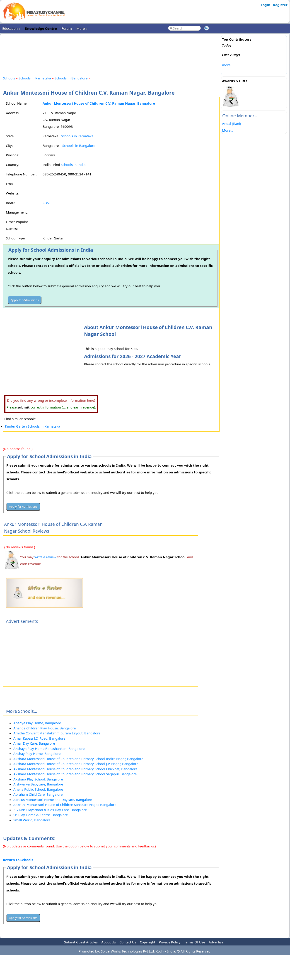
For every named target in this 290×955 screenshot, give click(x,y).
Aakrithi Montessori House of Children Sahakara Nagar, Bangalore (64, 804)
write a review (45, 557)
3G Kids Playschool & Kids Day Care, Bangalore (50, 809)
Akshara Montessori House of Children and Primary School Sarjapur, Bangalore (75, 774)
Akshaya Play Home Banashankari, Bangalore (49, 748)
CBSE (47, 202)
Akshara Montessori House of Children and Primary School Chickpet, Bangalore (75, 769)
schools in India (73, 164)
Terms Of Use (194, 942)
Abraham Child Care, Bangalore (38, 794)
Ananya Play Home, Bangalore (37, 723)
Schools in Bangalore (71, 78)
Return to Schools (18, 859)
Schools (9, 78)
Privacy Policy (169, 942)
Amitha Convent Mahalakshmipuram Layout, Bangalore (56, 733)
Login (265, 4)
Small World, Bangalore (31, 820)
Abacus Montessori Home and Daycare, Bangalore (52, 799)
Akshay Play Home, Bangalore (36, 753)
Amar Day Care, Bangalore (34, 743)
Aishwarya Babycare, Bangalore (38, 784)
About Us (108, 942)
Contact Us (127, 942)
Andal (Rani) (231, 123)
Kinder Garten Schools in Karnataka (32, 426)
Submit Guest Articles (81, 942)
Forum (66, 28)
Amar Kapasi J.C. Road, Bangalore (39, 738)
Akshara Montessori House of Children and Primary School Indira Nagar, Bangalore (78, 758)
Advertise (216, 942)
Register (280, 4)
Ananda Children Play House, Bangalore (44, 728)
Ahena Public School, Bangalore (38, 789)
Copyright (147, 942)
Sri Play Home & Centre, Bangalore (40, 814)
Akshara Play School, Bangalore (38, 779)
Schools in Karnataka (35, 78)
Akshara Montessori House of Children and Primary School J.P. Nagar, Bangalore (75, 763)
